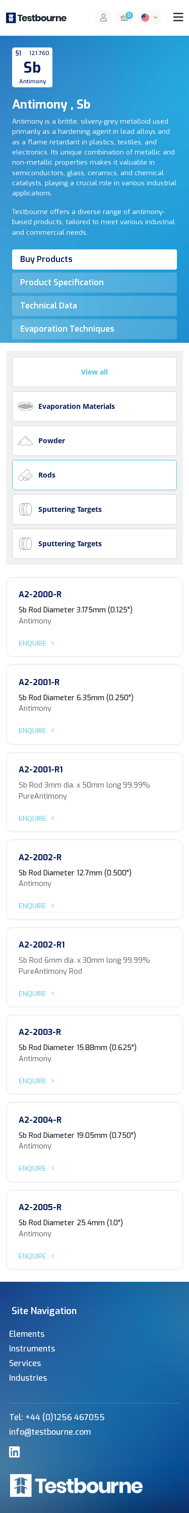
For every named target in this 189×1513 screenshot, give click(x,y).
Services (25, 1363)
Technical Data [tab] (48, 305)
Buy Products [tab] (46, 259)
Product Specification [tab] (62, 282)
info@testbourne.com (50, 1432)
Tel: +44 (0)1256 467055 (57, 1417)
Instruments (32, 1348)
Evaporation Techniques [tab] (67, 329)
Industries (28, 1378)
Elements (26, 1334)
